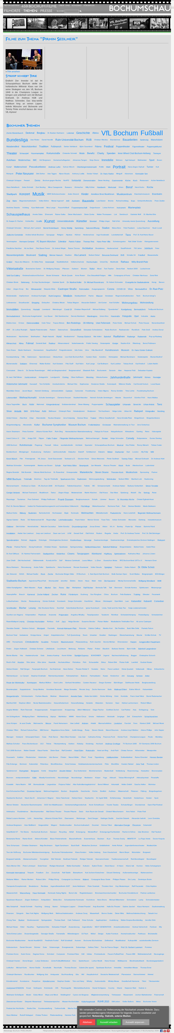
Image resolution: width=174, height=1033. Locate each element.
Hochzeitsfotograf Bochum (88, 1031)
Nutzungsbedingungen (121, 1031)
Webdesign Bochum (12, 1031)
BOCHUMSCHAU (140, 8)
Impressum (135, 1031)
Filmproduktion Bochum (52, 1031)
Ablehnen (87, 1022)
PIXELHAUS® (26, 1031)
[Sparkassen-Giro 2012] (65, 23)
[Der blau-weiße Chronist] (105, 23)
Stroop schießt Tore (21, 76)
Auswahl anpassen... (136, 1022)
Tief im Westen (11, 5)
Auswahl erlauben (108, 1022)
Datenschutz (105, 1031)
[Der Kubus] (24, 23)
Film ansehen (13, 71)
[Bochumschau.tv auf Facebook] (161, 1030)
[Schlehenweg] (146, 23)
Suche (60, 11)
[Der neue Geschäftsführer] (126, 23)
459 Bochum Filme (39, 6)
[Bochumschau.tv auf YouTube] (164, 1030)
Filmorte (12, 11)
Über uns (64, 5)
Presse (46, 11)
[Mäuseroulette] (44, 23)
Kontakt (77, 5)
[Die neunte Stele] (85, 23)
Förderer (89, 5)
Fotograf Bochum (69, 1031)
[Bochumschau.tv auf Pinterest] (168, 1030)
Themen (30, 11)
